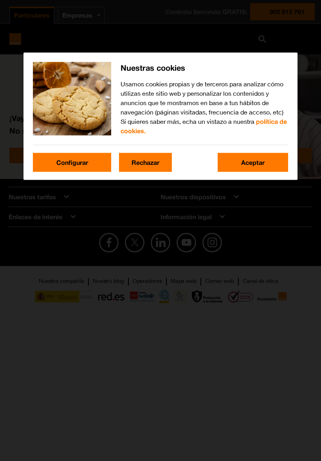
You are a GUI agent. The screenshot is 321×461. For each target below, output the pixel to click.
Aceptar (253, 162)
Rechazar (145, 162)
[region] (160, 116)
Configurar (72, 162)
